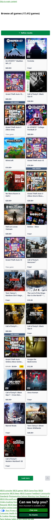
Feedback (36, 493)
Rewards (3, 504)
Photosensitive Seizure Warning (22, 496)
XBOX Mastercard (15, 504)
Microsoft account (12, 499)
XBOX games (18, 490)
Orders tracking (6, 502)
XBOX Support (26, 493)
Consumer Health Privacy (10, 513)
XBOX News (14, 493)
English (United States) (9, 507)
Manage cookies (15, 516)
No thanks (33, 515)
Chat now (33, 510)
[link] (14, 54)
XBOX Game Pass (31, 490)
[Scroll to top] (47, 478)
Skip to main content (8, 1)
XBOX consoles (6, 490)
